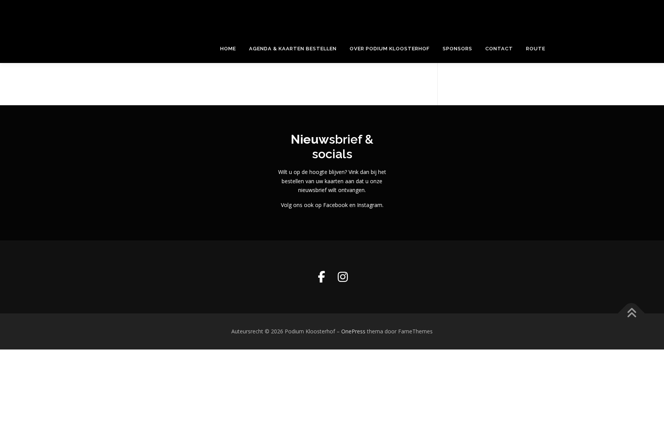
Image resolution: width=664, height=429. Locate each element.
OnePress (353, 331)
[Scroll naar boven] (631, 313)
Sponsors (457, 48)
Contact (499, 48)
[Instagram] (343, 277)
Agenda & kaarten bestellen (293, 48)
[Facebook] (321, 277)
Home (228, 48)
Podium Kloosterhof (173, 13)
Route (535, 48)
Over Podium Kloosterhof (390, 48)
